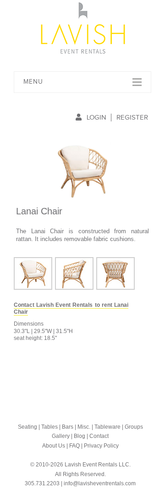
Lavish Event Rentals (83, 28)
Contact (99, 436)
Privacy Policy (101, 446)
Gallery (61, 436)
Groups (134, 427)
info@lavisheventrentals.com (100, 483)
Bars (67, 427)
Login (96, 117)
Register (132, 117)
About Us (53, 446)
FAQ (74, 446)
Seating (27, 427)
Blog (79, 436)
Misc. (83, 427)
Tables (49, 427)
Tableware (107, 427)
